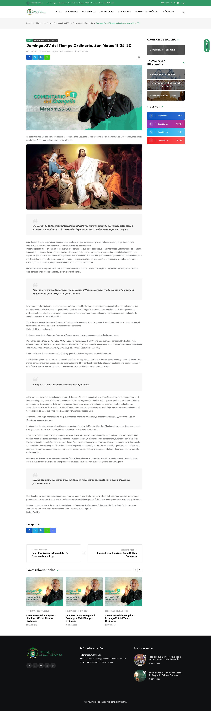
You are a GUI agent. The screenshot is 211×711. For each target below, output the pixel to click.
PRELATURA (87, 12)
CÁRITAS (167, 12)
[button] (135, 570)
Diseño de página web (100, 702)
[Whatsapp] (47, 57)
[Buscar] (183, 11)
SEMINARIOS (106, 12)
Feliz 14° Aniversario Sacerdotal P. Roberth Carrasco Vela (66, 3)
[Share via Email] (138, 57)
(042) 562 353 (95, 655)
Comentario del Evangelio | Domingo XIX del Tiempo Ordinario (80, 618)
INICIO (58, 12)
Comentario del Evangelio (37, 611)
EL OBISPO (71, 12)
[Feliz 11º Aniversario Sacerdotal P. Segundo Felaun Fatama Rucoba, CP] (140, 676)
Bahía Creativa (120, 702)
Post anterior (40, 550)
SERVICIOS (123, 12)
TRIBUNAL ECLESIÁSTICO (147, 12)
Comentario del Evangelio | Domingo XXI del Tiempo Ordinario (41, 618)
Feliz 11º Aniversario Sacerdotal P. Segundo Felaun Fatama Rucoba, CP (165, 675)
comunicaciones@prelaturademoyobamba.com (106, 658)
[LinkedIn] (41, 57)
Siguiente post (127, 550)
